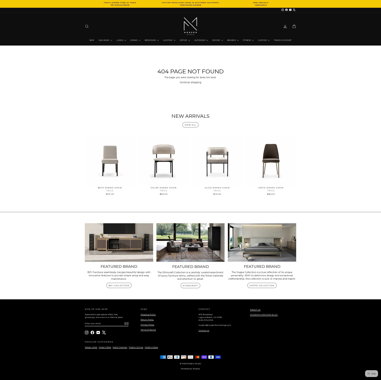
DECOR (216, 40)
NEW (91, 40)
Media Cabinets (120, 347)
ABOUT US (255, 310)
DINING (134, 40)
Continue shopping (190, 82)
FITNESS (247, 40)
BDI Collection (119, 285)
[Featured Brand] (119, 242)
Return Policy (147, 319)
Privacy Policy (147, 324)
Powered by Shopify (190, 368)
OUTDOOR (200, 40)
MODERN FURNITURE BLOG (264, 315)
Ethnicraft (190, 285)
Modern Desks (151, 347)
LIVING (120, 40)
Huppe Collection (262, 285)
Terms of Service (148, 329)
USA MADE (104, 40)
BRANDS (231, 40)
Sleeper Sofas (91, 347)
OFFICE (184, 40)
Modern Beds (105, 347)
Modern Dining (136, 347)
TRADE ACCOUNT (283, 40)
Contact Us (204, 330)
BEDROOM (150, 40)
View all (190, 125)
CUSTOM (262, 40)
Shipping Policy (148, 314)
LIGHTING (168, 40)
